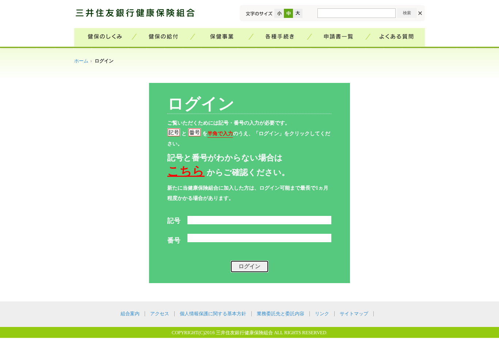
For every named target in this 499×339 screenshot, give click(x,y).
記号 (173, 220)
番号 (173, 240)
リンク (322, 313)
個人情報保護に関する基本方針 (213, 313)
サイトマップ (354, 313)
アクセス (159, 313)
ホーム (81, 61)
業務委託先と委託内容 (280, 313)
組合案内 (130, 313)
